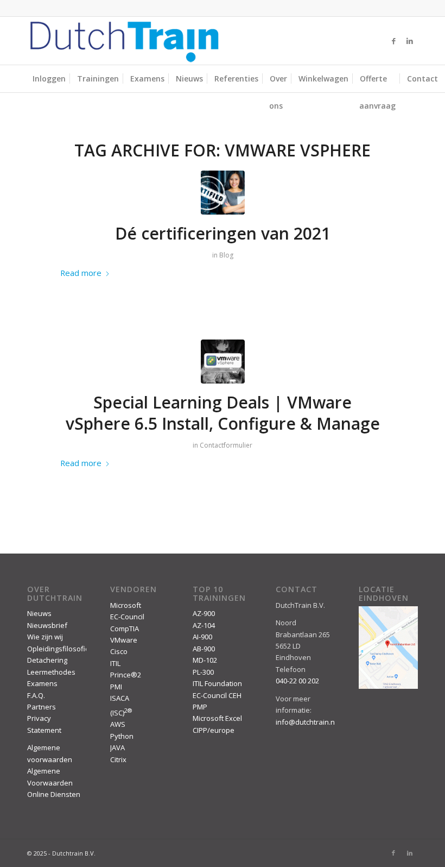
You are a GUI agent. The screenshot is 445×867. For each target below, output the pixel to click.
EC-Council (127, 616)
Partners (41, 707)
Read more (80, 272)
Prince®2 (125, 675)
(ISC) (121, 713)
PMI (116, 687)
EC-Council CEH (217, 695)
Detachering (47, 660)
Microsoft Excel (217, 718)
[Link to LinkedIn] (410, 41)
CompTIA (124, 628)
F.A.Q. (36, 695)
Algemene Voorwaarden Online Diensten (53, 782)
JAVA (117, 747)
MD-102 (205, 660)
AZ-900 (204, 613)
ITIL (115, 663)
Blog (226, 255)
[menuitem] (49, 78)
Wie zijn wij (45, 637)
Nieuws (39, 613)
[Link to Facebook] (393, 41)
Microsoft (125, 605)
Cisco (119, 651)
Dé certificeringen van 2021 (222, 233)
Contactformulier (226, 445)
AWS (117, 724)
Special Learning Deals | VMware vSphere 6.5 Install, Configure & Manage (223, 413)
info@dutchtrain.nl (306, 722)
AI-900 (202, 637)
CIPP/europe (213, 730)
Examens (42, 683)
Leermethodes (51, 672)
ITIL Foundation (217, 683)
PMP (200, 707)
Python (122, 736)
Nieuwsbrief (47, 625)
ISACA (119, 698)
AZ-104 (204, 625)
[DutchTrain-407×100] (124, 41)
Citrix (118, 759)
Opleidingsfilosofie (58, 649)
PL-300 (203, 672)
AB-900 (204, 649)
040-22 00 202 (297, 681)
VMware (123, 640)
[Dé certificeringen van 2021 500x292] (223, 193)
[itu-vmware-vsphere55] (223, 362)
